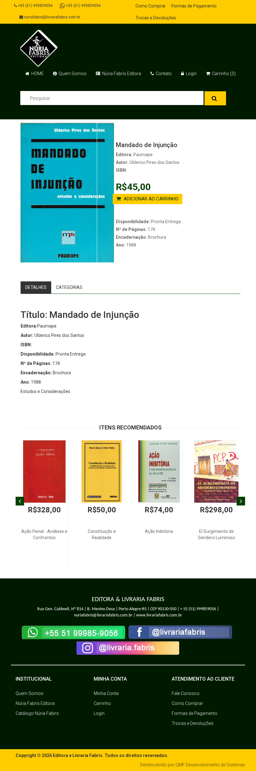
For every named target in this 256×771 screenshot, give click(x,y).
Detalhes (36, 287)
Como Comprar (150, 5)
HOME (37, 73)
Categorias (69, 287)
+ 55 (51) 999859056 (198, 609)
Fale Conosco (185, 693)
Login (191, 73)
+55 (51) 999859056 (35, 5)
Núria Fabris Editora (121, 73)
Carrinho (102, 703)
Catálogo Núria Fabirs (37, 713)
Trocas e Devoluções (155, 17)
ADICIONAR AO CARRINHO (150, 199)
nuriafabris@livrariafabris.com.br (51, 17)
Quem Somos (72, 73)
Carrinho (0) (223, 73)
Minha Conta (106, 693)
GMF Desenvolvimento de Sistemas (210, 764)
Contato (163, 73)
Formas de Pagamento (194, 5)
